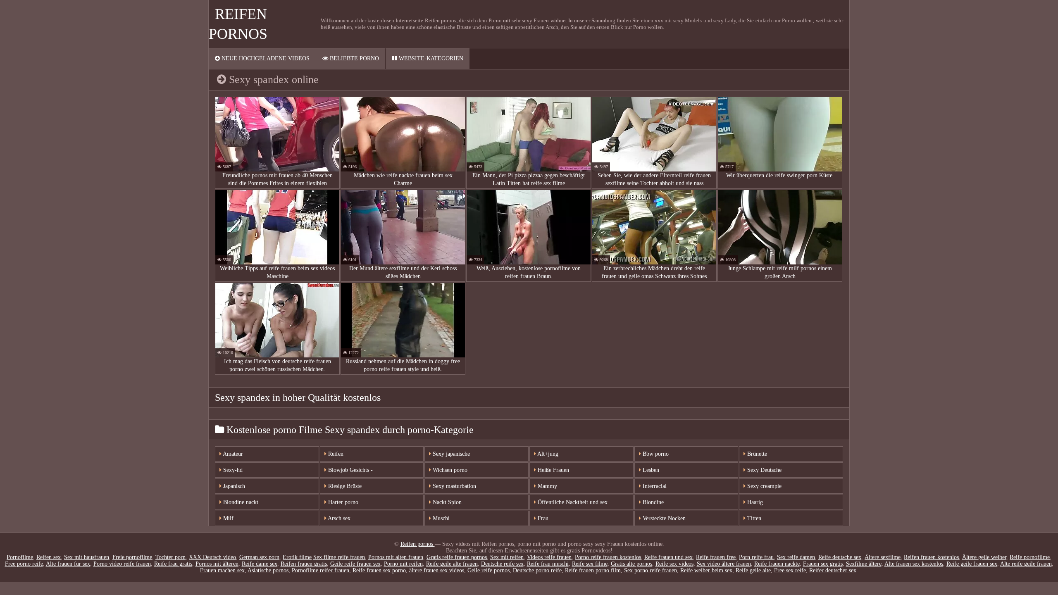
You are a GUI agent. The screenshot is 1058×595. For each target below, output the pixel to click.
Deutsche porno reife (537, 570)
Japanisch (233, 486)
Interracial (654, 486)
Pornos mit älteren (216, 564)
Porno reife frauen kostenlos (608, 557)
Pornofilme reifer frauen (320, 570)
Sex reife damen (796, 557)
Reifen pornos (417, 544)
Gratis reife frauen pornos (457, 557)
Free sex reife (790, 570)
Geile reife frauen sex (355, 564)
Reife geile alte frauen (452, 564)
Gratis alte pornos (631, 564)
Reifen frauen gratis (304, 564)
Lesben (650, 470)
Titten (753, 518)
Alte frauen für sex (68, 564)
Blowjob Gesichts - (349, 470)
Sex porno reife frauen (650, 570)
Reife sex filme (590, 564)
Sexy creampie (764, 486)
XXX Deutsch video (212, 557)
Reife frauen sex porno (379, 570)
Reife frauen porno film (593, 570)
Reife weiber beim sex (706, 570)
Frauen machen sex (222, 570)
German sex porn (259, 557)
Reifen (334, 454)
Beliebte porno (353, 58)
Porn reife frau (756, 557)
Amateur (232, 454)
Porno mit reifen (403, 564)
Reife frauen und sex (668, 557)
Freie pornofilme (132, 557)
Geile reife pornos (488, 570)
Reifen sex (48, 557)
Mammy (546, 486)
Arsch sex (338, 518)
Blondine (652, 502)
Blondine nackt (240, 502)
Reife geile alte (753, 570)
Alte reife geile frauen (1026, 564)
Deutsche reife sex (502, 564)
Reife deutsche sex (839, 557)
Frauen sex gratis (823, 564)
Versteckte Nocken (663, 518)
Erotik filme (297, 557)
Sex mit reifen (507, 557)
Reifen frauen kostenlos (931, 557)
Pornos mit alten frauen (395, 557)
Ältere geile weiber (984, 557)
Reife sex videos (674, 564)
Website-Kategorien (430, 58)
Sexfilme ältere (864, 564)
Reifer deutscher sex (832, 570)
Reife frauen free (716, 557)
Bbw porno (655, 454)
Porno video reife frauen (122, 564)
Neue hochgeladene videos (265, 58)
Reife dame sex (259, 564)
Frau (542, 518)
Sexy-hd (232, 470)
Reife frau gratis (173, 564)
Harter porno (342, 502)
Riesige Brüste (344, 486)
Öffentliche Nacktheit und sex (572, 502)
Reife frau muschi (548, 564)
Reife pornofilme (1030, 557)
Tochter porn (170, 557)
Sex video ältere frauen (724, 564)
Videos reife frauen (549, 557)
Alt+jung (547, 454)
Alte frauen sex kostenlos (913, 564)
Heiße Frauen (552, 470)
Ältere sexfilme (883, 557)
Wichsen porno (449, 470)
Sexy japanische (450, 454)
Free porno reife (24, 564)
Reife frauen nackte (777, 564)
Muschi (440, 518)
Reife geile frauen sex (971, 564)
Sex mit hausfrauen (86, 557)
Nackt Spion (446, 502)
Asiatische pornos (268, 570)
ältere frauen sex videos (436, 570)
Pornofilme (20, 557)
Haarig (754, 502)
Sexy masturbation (453, 486)
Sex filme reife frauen (339, 557)
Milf (228, 518)
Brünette (756, 454)
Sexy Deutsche (764, 470)
